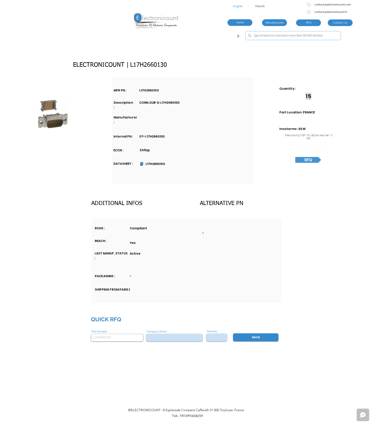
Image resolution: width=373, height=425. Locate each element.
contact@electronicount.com (333, 4)
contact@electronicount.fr (331, 11)
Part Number (99, 331)
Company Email (156, 331)
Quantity (212, 331)
